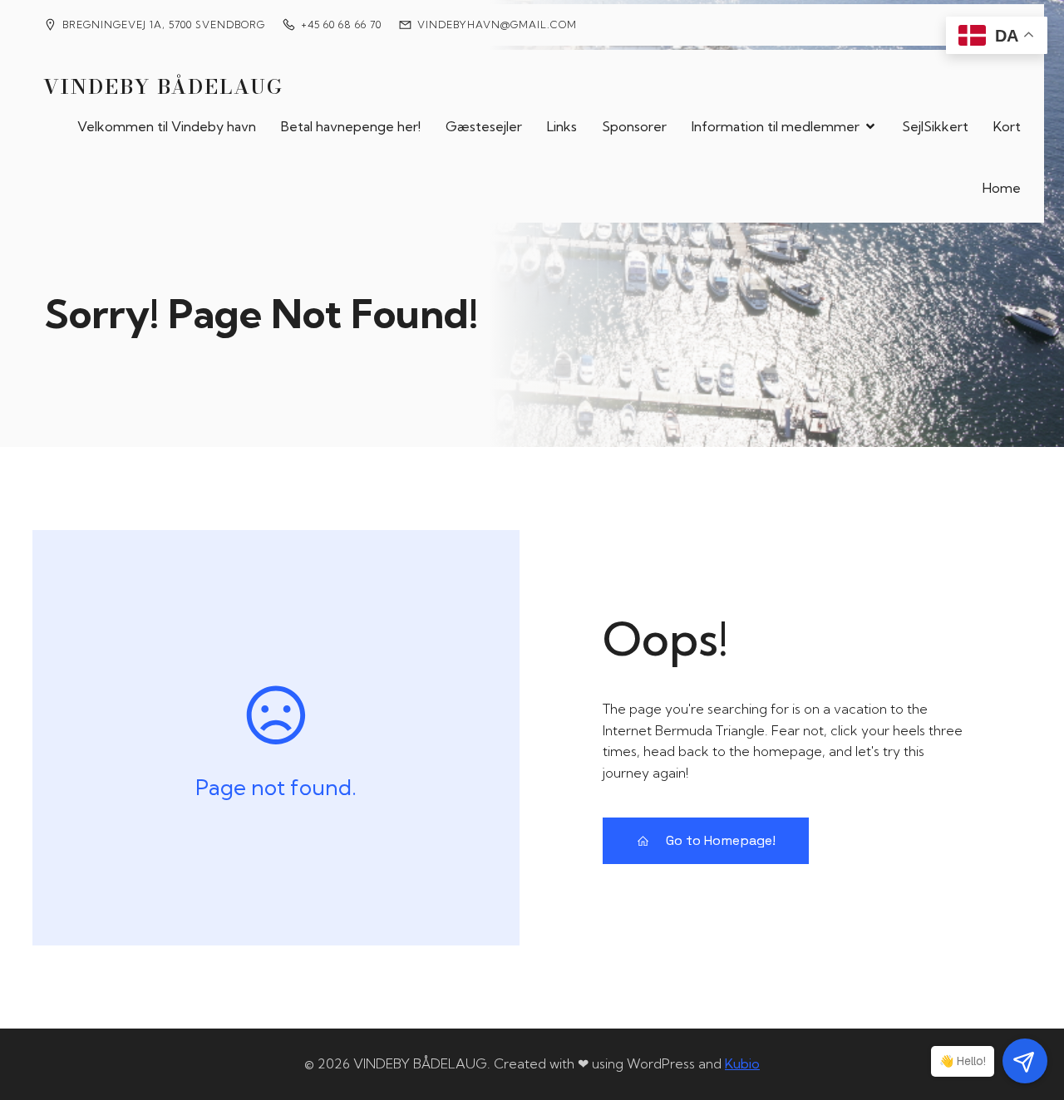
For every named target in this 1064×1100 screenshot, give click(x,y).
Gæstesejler (484, 126)
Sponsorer (634, 126)
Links (562, 126)
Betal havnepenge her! (351, 126)
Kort (1007, 126)
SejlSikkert (935, 126)
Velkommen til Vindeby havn (166, 126)
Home (1002, 187)
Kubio (742, 1063)
